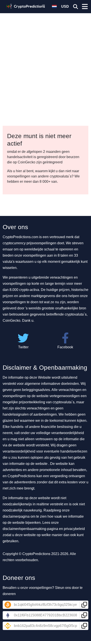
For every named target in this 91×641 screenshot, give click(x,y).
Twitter (23, 347)
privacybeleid (74, 529)
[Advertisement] (45, 47)
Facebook (65, 347)
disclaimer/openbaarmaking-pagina (30, 529)
